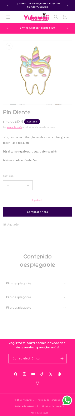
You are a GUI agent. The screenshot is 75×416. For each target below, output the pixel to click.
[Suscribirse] (61, 358)
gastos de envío (14, 127)
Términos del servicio (53, 406)
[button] (8, 16)
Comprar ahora (37, 211)
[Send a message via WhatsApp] (67, 400)
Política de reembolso (49, 400)
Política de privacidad (26, 406)
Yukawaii (28, 400)
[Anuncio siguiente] (67, 5)
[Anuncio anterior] (7, 5)
